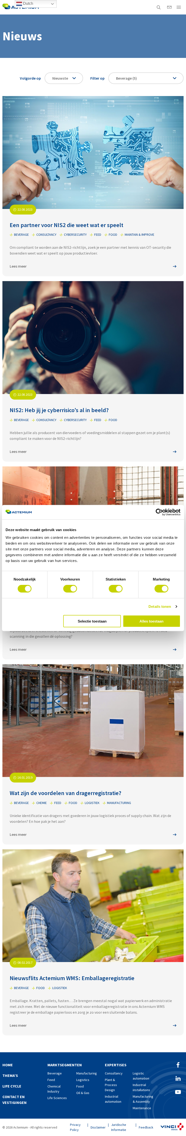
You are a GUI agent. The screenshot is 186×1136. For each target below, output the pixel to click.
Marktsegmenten (64, 1064)
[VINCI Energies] (172, 1127)
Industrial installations (141, 1087)
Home (7, 1064)
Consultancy (114, 1073)
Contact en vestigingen (14, 1099)
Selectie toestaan (92, 621)
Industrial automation (113, 1099)
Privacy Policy (75, 1127)
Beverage (54, 1073)
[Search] (158, 7)
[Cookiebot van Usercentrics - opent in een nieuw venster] (159, 512)
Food (80, 1086)
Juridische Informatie (118, 1127)
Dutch (27, 3)
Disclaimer (98, 1127)
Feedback (146, 1127)
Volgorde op (30, 78)
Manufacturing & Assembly (143, 1099)
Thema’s (10, 1075)
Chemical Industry (54, 1089)
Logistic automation (141, 1076)
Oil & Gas (82, 1093)
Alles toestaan (151, 621)
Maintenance (142, 1108)
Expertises (115, 1064)
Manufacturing (86, 1073)
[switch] (70, 589)
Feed (51, 1080)
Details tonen (159, 606)
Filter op (97, 78)
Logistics (82, 1080)
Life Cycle (11, 1086)
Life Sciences (57, 1098)
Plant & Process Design (111, 1085)
